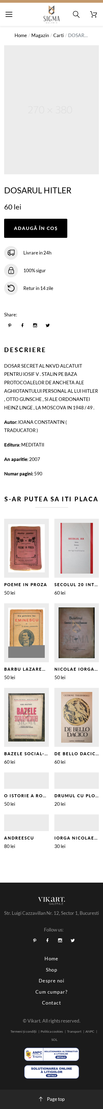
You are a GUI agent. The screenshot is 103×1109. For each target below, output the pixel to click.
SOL (54, 1040)
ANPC (89, 1031)
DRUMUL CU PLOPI (77, 795)
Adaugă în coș (36, 228)
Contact (51, 1003)
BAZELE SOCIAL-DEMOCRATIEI (41, 753)
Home (21, 35)
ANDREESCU (19, 837)
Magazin (40, 35)
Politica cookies (52, 1031)
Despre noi (52, 981)
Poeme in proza (25, 584)
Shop (51, 970)
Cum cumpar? (51, 992)
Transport (74, 1031)
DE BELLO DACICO (76, 753)
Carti (58, 35)
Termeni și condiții (23, 1031)
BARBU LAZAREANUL (30, 669)
